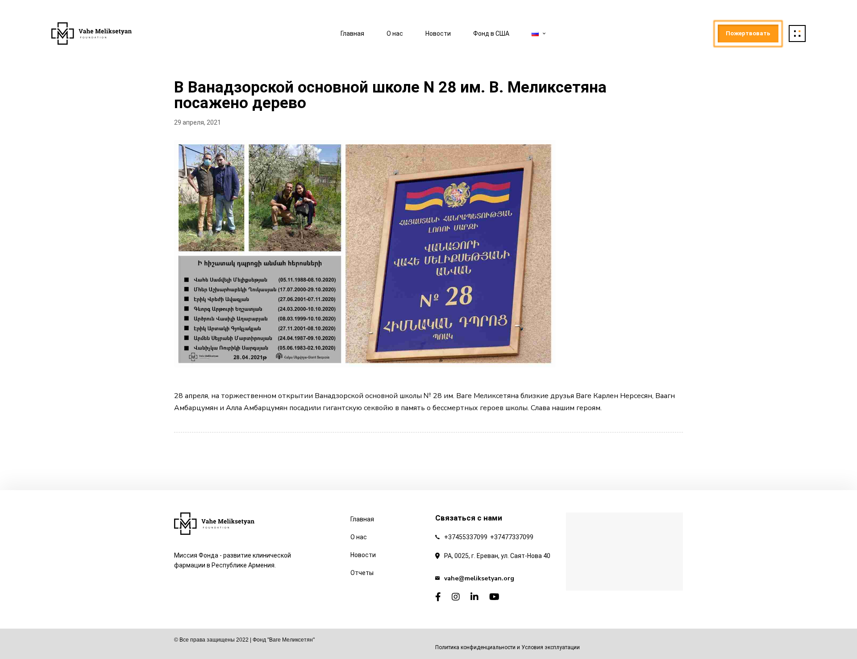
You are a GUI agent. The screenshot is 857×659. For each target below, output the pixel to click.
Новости (438, 33)
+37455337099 (465, 537)
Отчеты (362, 572)
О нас (395, 33)
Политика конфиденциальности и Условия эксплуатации (507, 647)
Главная (352, 33)
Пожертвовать (748, 33)
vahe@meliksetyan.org (479, 578)
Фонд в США (491, 33)
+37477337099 (511, 537)
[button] (797, 33)
